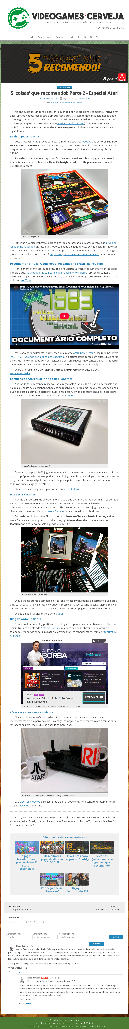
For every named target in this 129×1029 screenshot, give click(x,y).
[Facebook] (78, 37)
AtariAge (15, 635)
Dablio (71, 395)
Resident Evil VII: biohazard (108, 908)
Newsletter (68, 1023)
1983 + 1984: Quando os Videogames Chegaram (37, 356)
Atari (56, 102)
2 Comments (84, 98)
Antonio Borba (49, 628)
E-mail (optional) (40, 933)
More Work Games (52, 511)
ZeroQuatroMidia (20, 373)
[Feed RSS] (97, 37)
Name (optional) (13, 933)
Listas (61, 102)
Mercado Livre (71, 489)
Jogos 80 (86, 141)
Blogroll (47, 1023)
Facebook (25, 805)
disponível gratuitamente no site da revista (74, 254)
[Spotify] (90, 37)
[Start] (32, 37)
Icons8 (53, 1026)
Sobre (37, 1023)
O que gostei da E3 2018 (20, 908)
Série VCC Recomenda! (74, 102)
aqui (60, 613)
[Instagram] (84, 37)
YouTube (26, 280)
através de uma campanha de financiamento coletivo (56, 272)
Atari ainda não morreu (70, 123)
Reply (17, 972)
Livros (51, 102)
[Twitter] (72, 37)
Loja (76, 1023)
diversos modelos (30, 801)
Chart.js (102, 1026)
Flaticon (83, 1026)
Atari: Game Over (83, 353)
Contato (57, 1023)
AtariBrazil (109, 632)
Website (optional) (67, 933)
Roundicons (73, 1026)
